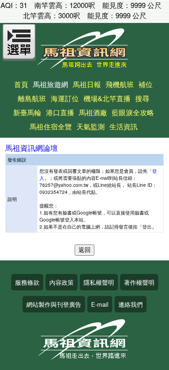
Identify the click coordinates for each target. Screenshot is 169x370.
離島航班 (32, 98)
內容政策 (61, 282)
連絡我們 (130, 304)
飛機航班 (120, 84)
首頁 (21, 84)
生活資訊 (123, 126)
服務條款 (27, 282)
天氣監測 (91, 126)
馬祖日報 (87, 84)
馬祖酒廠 (93, 112)
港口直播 (60, 112)
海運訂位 (65, 98)
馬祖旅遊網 (50, 84)
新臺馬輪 (27, 112)
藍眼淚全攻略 (133, 112)
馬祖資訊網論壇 (31, 147)
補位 (145, 84)
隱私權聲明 (99, 282)
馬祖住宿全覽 (51, 126)
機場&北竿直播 (107, 98)
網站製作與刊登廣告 (53, 304)
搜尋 (142, 98)
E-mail (99, 304)
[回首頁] (84, 65)
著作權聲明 (139, 282)
